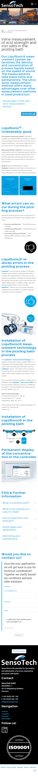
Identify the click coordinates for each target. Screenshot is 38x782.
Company (7, 601)
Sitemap (20, 767)
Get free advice (27, 114)
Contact (5, 711)
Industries (33, 767)
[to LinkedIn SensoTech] (5, 730)
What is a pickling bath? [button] (16, 503)
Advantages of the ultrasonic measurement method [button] (17, 104)
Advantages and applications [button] (12, 528)
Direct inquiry (20, 651)
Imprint (3, 767)
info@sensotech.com (10, 702)
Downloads (6, 719)
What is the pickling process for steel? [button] (16, 510)
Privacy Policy (11, 767)
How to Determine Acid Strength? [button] (15, 519)
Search (26, 767)
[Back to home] (12, 4)
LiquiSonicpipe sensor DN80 (23, 382)
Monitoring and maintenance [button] (11, 537)
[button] (32, 4)
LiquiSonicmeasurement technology (17, 360)
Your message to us (10, 590)
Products (5, 716)
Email (6, 610)
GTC (35, 771)
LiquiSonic (5, 271)
